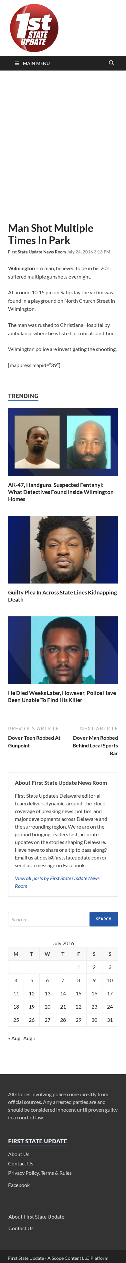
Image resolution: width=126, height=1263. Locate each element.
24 (110, 1006)
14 (63, 993)
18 (16, 1006)
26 (32, 1020)
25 (16, 1020)
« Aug (14, 1038)
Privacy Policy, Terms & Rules (40, 1173)
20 (47, 1006)
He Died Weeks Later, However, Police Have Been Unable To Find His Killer (62, 696)
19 (32, 1006)
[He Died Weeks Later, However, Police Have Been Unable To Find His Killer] (63, 685)
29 (78, 1020)
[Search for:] (63, 919)
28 (63, 1020)
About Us (18, 1154)
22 (78, 1006)
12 (32, 993)
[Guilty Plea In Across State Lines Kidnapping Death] (63, 585)
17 (110, 993)
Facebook (19, 1185)
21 (63, 1006)
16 (94, 993)
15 (78, 993)
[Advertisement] (63, 146)
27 (47, 1020)
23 (94, 1006)
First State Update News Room (37, 251)
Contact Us (20, 1163)
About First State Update (36, 1216)
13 (47, 993)
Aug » (29, 1038)
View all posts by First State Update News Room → (57, 882)
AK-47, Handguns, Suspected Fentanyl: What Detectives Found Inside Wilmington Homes (61, 491)
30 (94, 1020)
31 (110, 1020)
